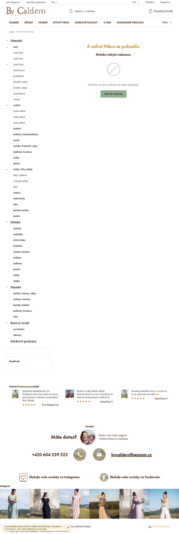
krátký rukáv (20, 87)
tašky (16, 157)
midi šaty (18, 58)
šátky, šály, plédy (23, 169)
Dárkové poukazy (23, 341)
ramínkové (19, 93)
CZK (134, 2)
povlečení (18, 329)
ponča (16, 216)
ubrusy (17, 335)
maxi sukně (19, 111)
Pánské (15, 287)
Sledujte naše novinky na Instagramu (54, 477)
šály (15, 186)
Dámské (16, 41)
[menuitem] (14, 22)
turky (16, 140)
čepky (16, 280)
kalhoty (17, 263)
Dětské (15, 222)
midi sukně (19, 116)
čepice (16, 192)
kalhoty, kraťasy (22, 151)
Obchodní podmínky (36, 2)
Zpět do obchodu (113, 94)
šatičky (17, 228)
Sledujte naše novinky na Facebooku (135, 477)
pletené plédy (21, 210)
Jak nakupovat (13, 2)
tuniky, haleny (21, 251)
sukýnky (18, 234)
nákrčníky (19, 198)
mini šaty (18, 52)
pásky (16, 163)
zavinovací (19, 70)
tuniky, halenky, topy (25, 145)
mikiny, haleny (22, 299)
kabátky (17, 245)
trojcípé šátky (20, 181)
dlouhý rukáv (20, 81)
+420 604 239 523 (50, 455)
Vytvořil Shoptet (161, 526)
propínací (18, 76)
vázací (16, 99)
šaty (15, 46)
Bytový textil (19, 323)
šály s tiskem (20, 175)
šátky (16, 275)
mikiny (17, 257)
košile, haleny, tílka (24, 293)
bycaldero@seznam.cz (131, 455)
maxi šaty (18, 64)
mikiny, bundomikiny (25, 134)
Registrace (165, 2)
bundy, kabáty (21, 305)
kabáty (17, 128)
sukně (16, 105)
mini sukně (19, 122)
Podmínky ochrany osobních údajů (72, 526)
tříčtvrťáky (19, 240)
